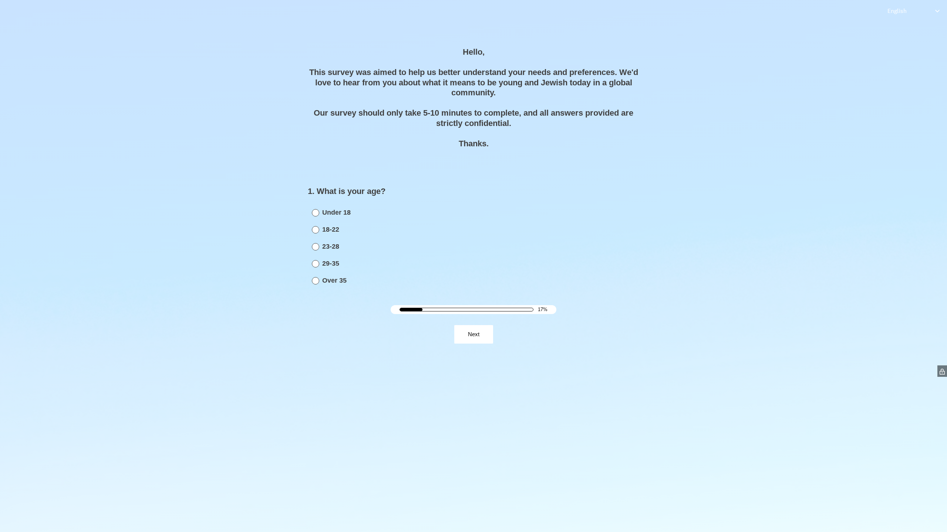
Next (473, 334)
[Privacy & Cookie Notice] (942, 371)
